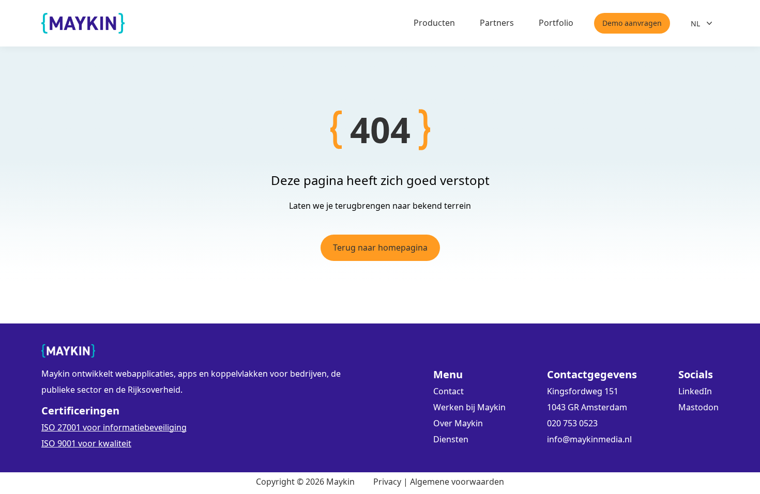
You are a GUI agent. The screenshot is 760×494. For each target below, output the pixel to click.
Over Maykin (458, 423)
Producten (434, 22)
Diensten (450, 439)
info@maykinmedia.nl (589, 439)
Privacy (387, 481)
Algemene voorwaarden (457, 481)
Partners (497, 22)
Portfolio (556, 22)
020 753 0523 (572, 423)
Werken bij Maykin (469, 407)
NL (695, 23)
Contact (448, 391)
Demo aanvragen (632, 23)
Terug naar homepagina (380, 247)
